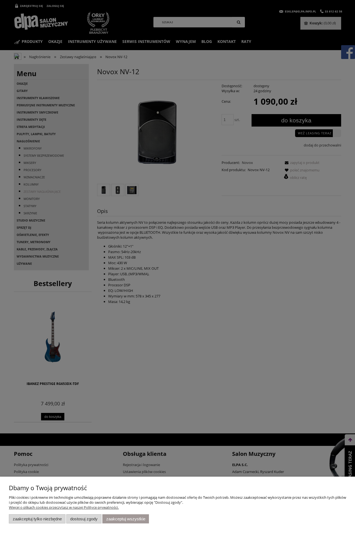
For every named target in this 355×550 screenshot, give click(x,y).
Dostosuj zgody (84, 518)
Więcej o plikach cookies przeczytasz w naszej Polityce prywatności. (64, 507)
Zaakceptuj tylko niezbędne (37, 518)
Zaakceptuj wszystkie (125, 518)
